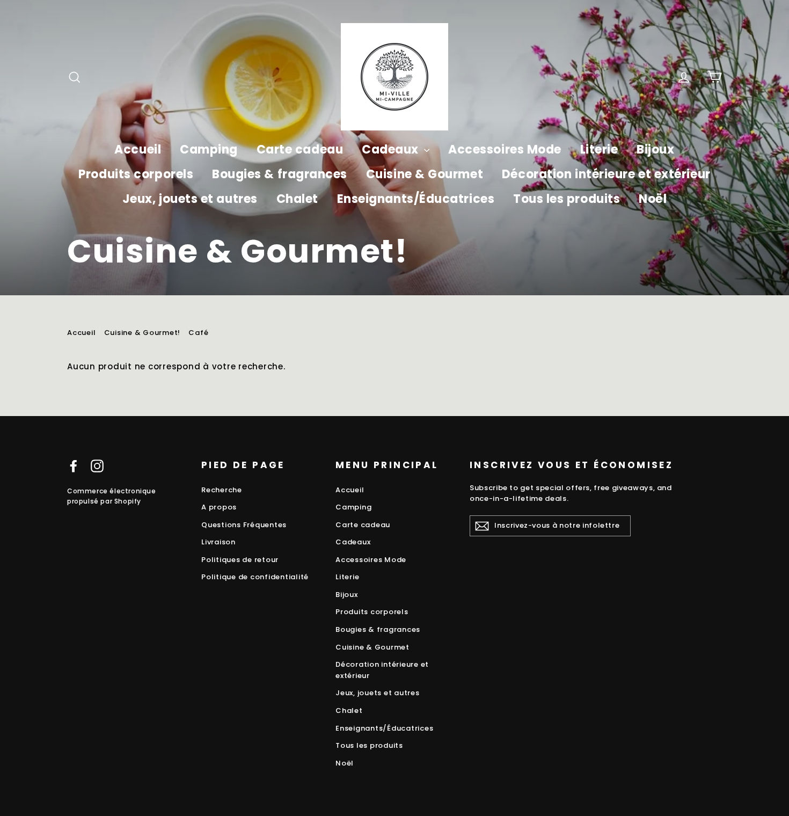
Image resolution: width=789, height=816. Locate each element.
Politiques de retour (240, 560)
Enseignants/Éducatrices (416, 199)
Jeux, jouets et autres (190, 199)
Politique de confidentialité (255, 577)
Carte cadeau (300, 149)
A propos (219, 507)
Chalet (297, 199)
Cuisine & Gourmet (424, 174)
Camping (209, 149)
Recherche (221, 490)
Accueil (137, 149)
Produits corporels (135, 174)
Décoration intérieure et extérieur (606, 174)
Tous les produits (566, 199)
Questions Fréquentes (244, 525)
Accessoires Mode (504, 149)
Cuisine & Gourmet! (142, 332)
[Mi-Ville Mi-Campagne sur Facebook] (73, 465)
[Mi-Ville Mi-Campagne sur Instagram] (97, 465)
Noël (653, 199)
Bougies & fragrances (279, 174)
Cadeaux (391, 149)
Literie (599, 149)
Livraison (218, 542)
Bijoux (655, 149)
